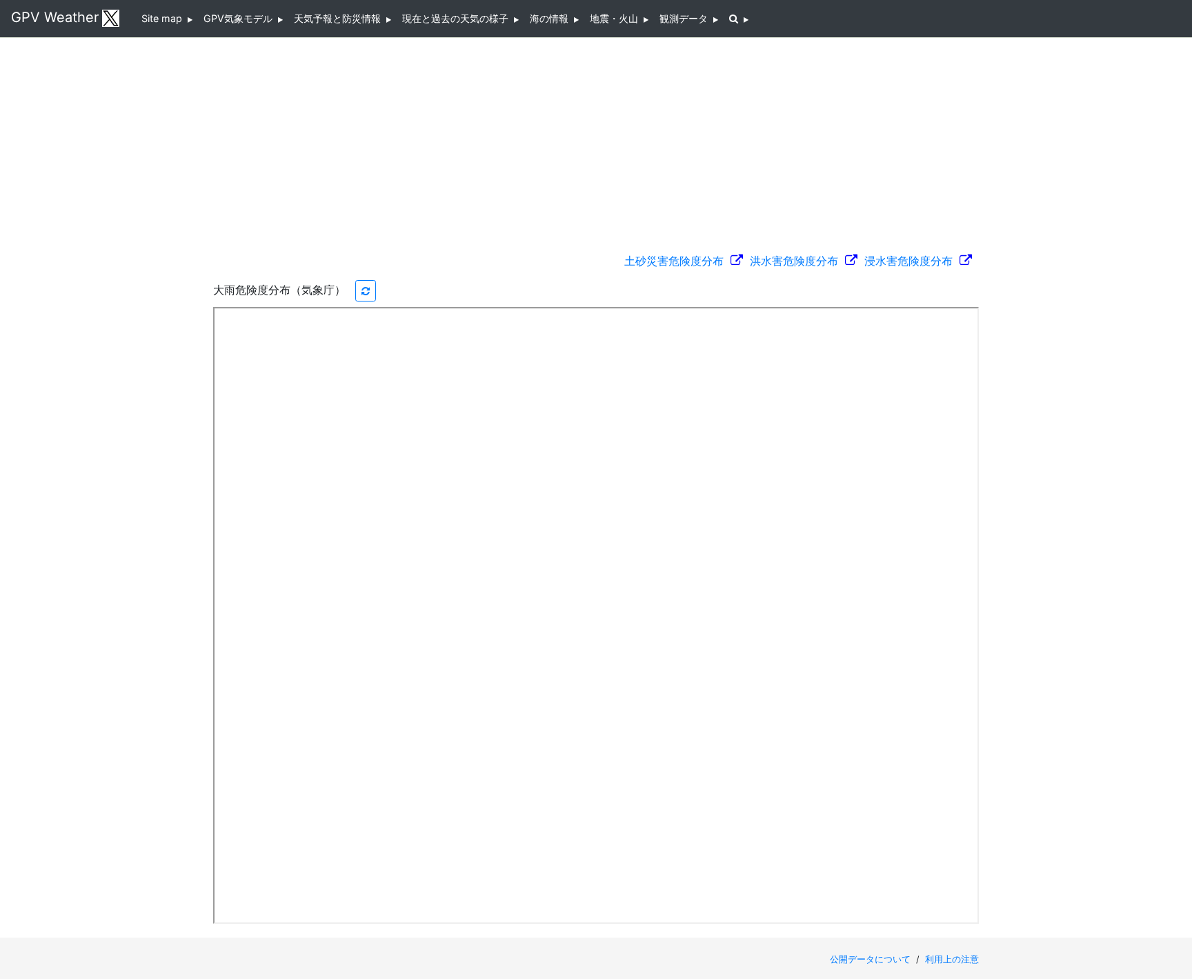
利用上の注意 (952, 959)
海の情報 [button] (552, 18)
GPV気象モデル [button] (240, 18)
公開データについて (871, 959)
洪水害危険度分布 (797, 261)
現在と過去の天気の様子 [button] (458, 18)
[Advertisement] (596, 138)
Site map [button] (164, 18)
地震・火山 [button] (617, 18)
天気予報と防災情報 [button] (340, 18)
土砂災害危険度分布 (677, 261)
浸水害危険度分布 (912, 261)
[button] (739, 19)
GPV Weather (55, 17)
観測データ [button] (686, 18)
